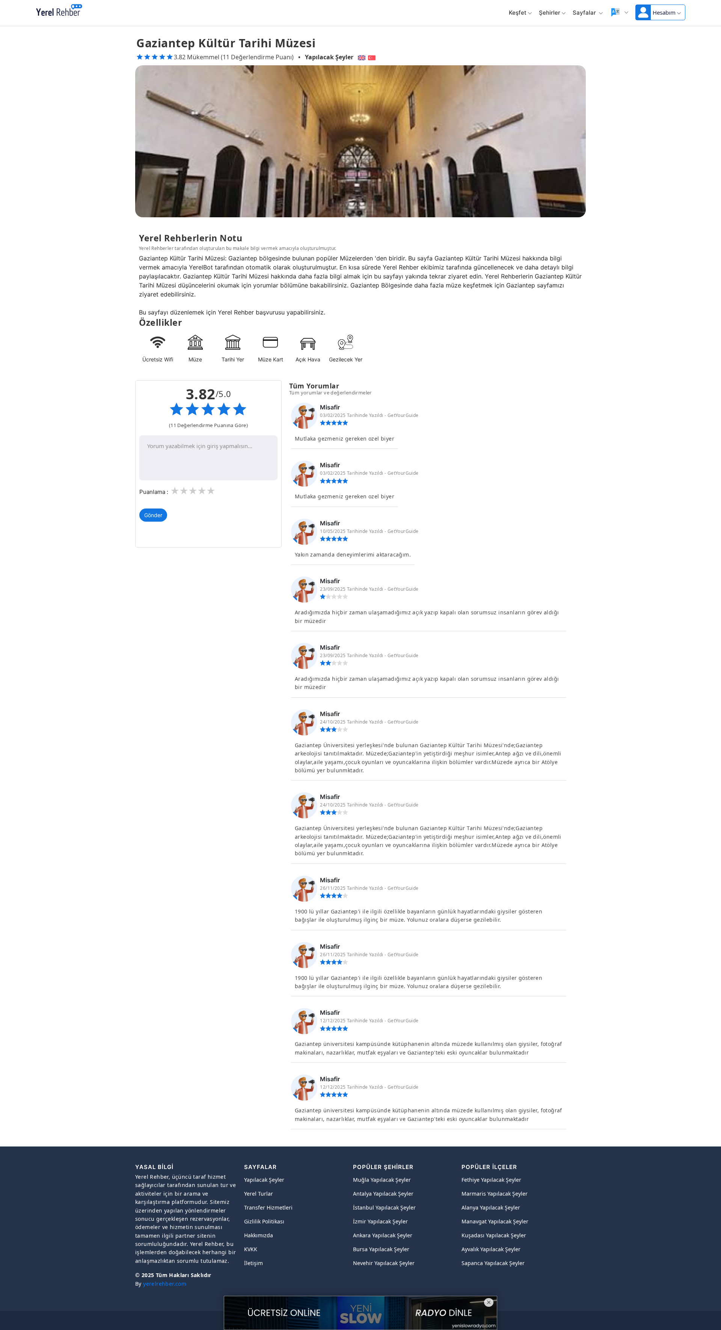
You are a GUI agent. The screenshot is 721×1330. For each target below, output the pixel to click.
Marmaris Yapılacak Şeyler (495, 1193)
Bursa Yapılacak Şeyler (381, 1249)
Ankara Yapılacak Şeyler (382, 1235)
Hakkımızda (258, 1235)
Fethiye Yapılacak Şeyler (491, 1179)
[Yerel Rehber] (59, 10)
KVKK (250, 1249)
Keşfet (517, 12)
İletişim (253, 1263)
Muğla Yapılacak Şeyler (382, 1179)
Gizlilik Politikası (264, 1221)
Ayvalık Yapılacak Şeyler (491, 1249)
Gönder (153, 515)
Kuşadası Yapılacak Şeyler (494, 1235)
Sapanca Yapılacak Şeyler (493, 1263)
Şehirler (549, 12)
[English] (360, 57)
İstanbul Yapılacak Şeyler (384, 1207)
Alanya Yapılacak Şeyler (491, 1207)
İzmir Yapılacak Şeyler (380, 1221)
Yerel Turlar (258, 1193)
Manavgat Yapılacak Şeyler (495, 1221)
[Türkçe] (372, 57)
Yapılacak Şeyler (329, 57)
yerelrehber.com (164, 1283)
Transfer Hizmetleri (268, 1207)
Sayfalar (585, 12)
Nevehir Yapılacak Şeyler (384, 1263)
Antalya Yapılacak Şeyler (383, 1193)
